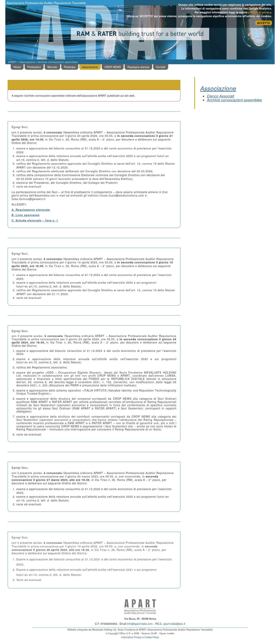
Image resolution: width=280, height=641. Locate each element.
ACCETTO (263, 23)
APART (12, 62)
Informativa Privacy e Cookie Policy (140, 637)
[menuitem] (17, 67)
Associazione (27, 62)
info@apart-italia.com (140, 624)
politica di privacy (259, 12)
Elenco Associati (220, 96)
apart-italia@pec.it (174, 624)
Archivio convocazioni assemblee (58, 62)
